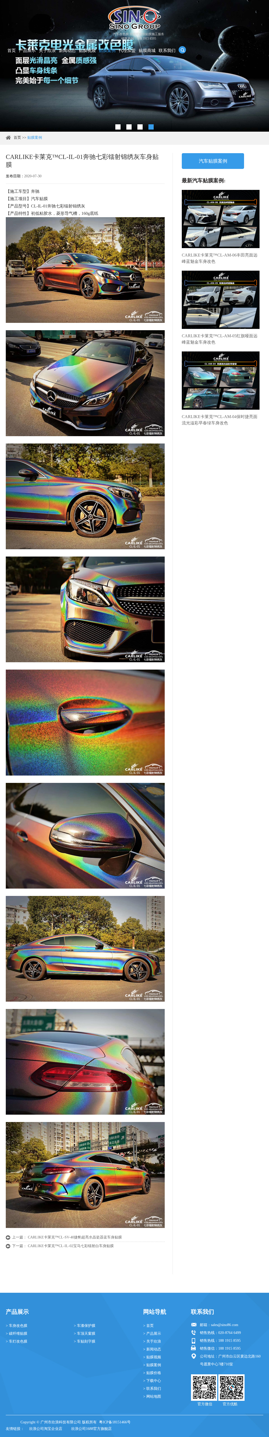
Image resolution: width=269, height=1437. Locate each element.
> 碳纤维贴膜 (16, 1333)
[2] (129, 127)
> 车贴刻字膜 (84, 1341)
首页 (11, 50)
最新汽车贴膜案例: (204, 180)
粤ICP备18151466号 (115, 1422)
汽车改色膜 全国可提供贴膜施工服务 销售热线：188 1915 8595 (138, 36)
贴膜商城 (147, 50)
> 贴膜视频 (152, 1357)
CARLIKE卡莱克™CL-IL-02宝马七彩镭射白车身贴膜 (71, 1246)
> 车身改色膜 (16, 1326)
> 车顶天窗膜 (84, 1333)
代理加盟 (127, 50)
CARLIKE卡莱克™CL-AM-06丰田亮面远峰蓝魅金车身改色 (219, 258)
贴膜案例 (107, 50)
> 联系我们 (152, 1389)
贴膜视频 (87, 50)
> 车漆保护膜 (84, 1326)
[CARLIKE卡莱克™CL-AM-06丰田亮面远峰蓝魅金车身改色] (221, 219)
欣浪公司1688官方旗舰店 (91, 1429)
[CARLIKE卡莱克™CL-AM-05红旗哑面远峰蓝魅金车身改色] (221, 300)
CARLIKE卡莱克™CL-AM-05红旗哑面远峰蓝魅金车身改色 (219, 339)
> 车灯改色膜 (16, 1341)
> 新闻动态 (152, 1349)
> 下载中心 (152, 1381)
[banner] (118, 127)
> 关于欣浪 (152, 1341)
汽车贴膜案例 (213, 161)
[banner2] (151, 127)
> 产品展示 (152, 1333)
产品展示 (27, 50)
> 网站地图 (152, 1396)
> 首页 (148, 1326)
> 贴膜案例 (152, 1365)
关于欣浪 (47, 50)
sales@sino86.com (224, 1325)
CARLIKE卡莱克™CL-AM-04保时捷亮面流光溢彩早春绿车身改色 (219, 419)
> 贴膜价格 (152, 1373)
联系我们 (167, 50)
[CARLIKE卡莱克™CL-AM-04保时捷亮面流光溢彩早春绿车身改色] (221, 380)
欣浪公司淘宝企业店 (45, 1429)
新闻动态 (67, 50)
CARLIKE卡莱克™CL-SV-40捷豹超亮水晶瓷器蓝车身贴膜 (75, 1237)
